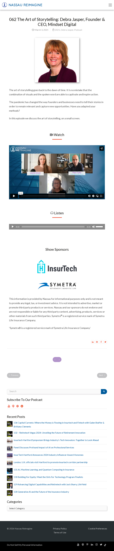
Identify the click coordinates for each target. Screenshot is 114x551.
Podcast (78, 29)
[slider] (100, 226)
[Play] (12, 226)
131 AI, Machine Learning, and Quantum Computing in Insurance (44, 469)
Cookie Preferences (97, 528)
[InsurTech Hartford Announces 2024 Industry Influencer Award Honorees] (10, 455)
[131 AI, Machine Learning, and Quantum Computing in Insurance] (10, 470)
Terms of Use (60, 532)
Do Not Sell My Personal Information (24, 544)
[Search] (104, 391)
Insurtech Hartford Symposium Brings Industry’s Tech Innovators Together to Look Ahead (56, 440)
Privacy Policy (60, 528)
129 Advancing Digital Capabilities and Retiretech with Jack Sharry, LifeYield (50, 484)
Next (101, 375)
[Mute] (93, 226)
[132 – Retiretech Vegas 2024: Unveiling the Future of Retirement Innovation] (10, 433)
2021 (57, 29)
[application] (57, 227)
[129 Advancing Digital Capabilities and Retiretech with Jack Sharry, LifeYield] (10, 485)
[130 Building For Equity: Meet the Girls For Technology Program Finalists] (10, 478)
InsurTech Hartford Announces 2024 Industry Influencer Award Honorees (48, 454)
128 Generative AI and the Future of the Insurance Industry (41, 491)
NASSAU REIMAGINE (25, 5)
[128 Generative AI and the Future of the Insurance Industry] (10, 492)
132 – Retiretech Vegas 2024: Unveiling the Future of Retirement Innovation (49, 432)
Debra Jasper (67, 29)
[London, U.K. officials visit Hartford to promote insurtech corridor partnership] (10, 462)
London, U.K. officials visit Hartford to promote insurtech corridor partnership (51, 462)
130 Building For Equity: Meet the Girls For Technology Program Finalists (48, 477)
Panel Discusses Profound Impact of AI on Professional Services (44, 447)
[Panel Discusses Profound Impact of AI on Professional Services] (10, 448)
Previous (14, 375)
